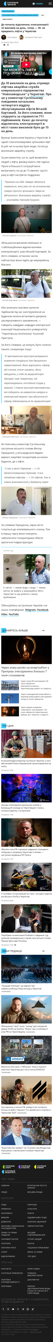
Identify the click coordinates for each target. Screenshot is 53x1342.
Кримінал (6, 1209)
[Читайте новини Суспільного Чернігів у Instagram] (8, 1309)
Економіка (6, 1213)
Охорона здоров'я (36, 1222)
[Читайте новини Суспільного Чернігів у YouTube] (13, 1309)
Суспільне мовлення (12, 1273)
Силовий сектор (9, 1239)
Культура (32, 1209)
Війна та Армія (34, 1252)
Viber (4, 614)
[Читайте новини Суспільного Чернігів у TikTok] (33, 1309)
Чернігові (37, 94)
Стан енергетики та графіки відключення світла (20, 15)
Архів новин (33, 1269)
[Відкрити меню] (51, 3)
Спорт (4, 1252)
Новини (5, 1185)
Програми (6, 1286)
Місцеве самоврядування (36, 1233)
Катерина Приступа (33, 37)
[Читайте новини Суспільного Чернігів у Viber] (18, 1309)
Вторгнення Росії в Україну (37, 1186)
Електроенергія (8, 11)
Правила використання (35, 1274)
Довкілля (6, 1222)
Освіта (30, 1213)
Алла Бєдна (12, 37)
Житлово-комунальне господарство (12, 1227)
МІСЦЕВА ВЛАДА (35, 1192)
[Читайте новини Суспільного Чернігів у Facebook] (3, 1309)
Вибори (5, 1217)
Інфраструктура (35, 1226)
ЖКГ (42, 15)
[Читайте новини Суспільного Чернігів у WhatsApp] (28, 1309)
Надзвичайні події (37, 1217)
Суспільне (34, 1329)
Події (4, 1204)
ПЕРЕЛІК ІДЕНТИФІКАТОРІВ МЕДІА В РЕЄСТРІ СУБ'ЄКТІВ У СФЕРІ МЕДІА (38, 1289)
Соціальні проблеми (38, 1247)
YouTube (14, 614)
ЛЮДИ (4, 1192)
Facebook (42, 609)
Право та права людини (9, 1233)
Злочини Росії (8, 1247)
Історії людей (34, 1239)
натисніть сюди (36, 1332)
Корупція (32, 1204)
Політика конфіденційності (10, 1280)
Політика (6, 1243)
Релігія (30, 1243)
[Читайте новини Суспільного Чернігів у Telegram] (23, 1309)
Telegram (30, 609)
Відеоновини (7, 19)
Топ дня (31, 1256)
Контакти (6, 1269)
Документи (33, 1279)
